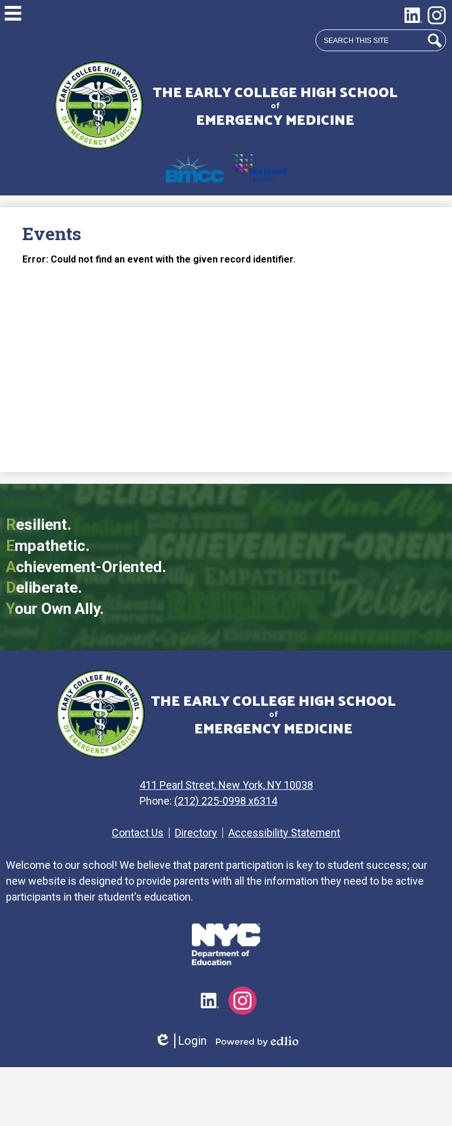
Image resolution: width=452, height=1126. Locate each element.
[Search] (435, 40)
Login (180, 1041)
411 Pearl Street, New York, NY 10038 (226, 785)
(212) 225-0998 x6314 (225, 801)
